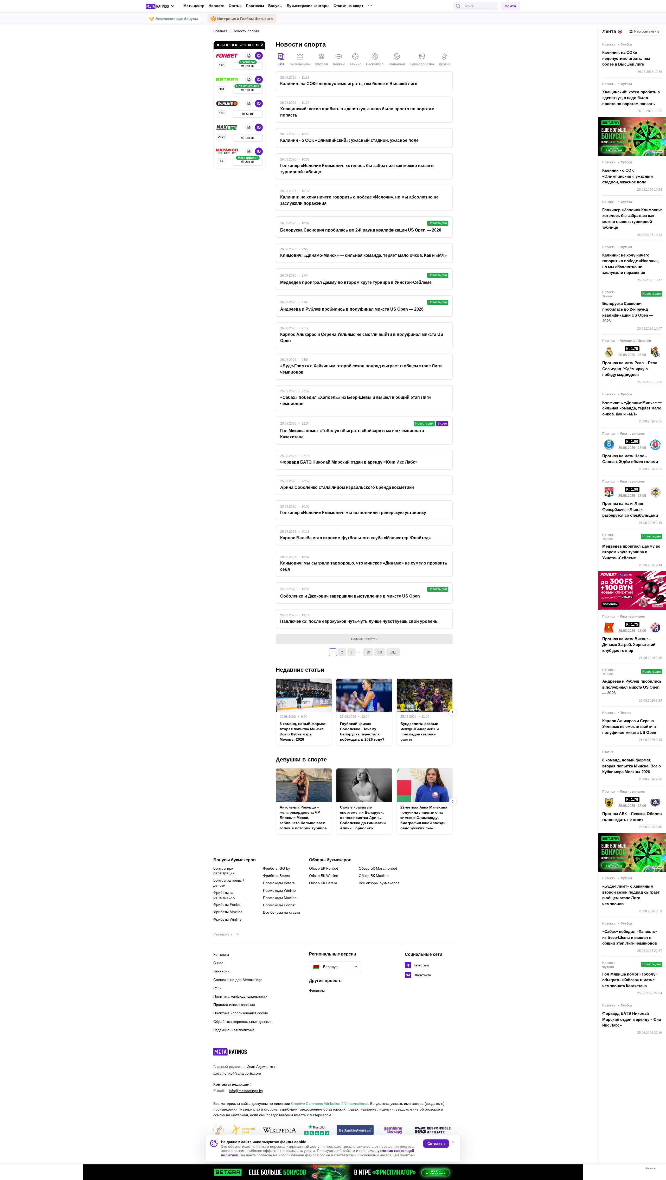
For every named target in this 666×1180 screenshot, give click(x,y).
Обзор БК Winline (323, 876)
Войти (510, 6)
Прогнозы (255, 6)
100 (379, 652)
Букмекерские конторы (308, 6)
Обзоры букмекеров (330, 860)
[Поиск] (458, 6)
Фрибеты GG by (276, 868)
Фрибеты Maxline (227, 912)
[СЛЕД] (452, 712)
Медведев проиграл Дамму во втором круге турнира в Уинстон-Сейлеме (631, 552)
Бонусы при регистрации (224, 870)
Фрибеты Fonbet (227, 904)
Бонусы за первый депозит (229, 882)
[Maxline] (227, 127)
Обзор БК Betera (323, 883)
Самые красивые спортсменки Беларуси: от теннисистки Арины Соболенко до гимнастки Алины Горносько (363, 817)
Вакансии (221, 971)
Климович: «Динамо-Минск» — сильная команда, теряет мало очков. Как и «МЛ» (632, 408)
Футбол (321, 64)
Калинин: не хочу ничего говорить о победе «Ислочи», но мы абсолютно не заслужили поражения (630, 264)
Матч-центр (193, 6)
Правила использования (234, 1005)
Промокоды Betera (279, 883)
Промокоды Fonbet (279, 905)
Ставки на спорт (348, 6)
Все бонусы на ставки (281, 912)
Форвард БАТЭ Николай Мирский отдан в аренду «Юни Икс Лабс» (631, 1019)
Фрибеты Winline (227, 919)
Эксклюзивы (300, 64)
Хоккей (339, 64)
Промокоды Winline (279, 890)
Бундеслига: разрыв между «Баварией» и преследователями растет (419, 731)
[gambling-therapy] (393, 1130)
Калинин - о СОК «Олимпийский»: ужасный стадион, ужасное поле (627, 176)
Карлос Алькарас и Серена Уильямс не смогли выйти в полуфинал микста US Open (629, 727)
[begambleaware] (355, 1130)
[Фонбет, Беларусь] (227, 56)
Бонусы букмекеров (234, 860)
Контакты (221, 954)
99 (368, 652)
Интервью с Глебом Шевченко (245, 19)
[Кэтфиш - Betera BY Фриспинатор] (333, 1172)
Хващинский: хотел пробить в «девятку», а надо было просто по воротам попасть (631, 98)
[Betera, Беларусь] (227, 80)
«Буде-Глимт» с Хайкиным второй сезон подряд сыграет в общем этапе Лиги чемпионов (630, 895)
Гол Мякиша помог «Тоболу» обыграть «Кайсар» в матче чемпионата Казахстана (629, 980)
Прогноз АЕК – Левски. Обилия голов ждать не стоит (632, 816)
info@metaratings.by (246, 1091)
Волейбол (396, 64)
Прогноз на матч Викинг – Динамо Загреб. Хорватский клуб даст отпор (628, 645)
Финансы (317, 991)
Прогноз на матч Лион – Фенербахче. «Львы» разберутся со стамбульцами (630, 509)
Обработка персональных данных (242, 1021)
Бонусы (275, 6)
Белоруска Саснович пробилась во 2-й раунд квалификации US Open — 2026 (627, 312)
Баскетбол (374, 64)
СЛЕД (393, 652)
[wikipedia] (279, 1130)
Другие (444, 64)
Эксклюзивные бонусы (176, 19)
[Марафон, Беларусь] (227, 151)
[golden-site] (243, 1130)
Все (281, 64)
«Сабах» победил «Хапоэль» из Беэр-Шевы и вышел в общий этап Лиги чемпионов (629, 937)
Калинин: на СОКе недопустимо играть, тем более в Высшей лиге (626, 58)
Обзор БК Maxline (374, 876)
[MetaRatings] (230, 1052)
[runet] (218, 1130)
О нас (218, 963)
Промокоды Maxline (280, 898)
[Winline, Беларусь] (227, 103)
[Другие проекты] (160, 6)
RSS (217, 988)
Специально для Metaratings (237, 980)
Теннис (355, 64)
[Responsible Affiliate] (433, 1131)
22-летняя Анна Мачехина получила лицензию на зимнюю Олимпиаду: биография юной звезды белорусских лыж (423, 817)
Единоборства (422, 64)
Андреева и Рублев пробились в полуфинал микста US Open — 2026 (632, 687)
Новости (217, 6)
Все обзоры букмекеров (379, 883)
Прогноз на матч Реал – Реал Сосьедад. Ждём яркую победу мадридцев (629, 369)
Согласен (436, 1143)
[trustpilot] (316, 1130)
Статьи (235, 6)
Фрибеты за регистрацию (224, 894)
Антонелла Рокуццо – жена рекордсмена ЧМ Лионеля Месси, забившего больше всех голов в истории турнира (303, 817)
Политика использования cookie (240, 1013)
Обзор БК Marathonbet (378, 868)
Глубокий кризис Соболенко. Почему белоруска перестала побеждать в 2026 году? (362, 731)
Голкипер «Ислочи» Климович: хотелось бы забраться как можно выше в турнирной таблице (632, 219)
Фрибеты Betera (276, 876)
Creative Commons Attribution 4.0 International (329, 1103)
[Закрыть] (658, 1169)
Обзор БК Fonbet (323, 868)
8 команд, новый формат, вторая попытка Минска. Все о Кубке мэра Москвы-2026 (303, 731)
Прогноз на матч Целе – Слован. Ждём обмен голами (630, 459)
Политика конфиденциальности (240, 996)
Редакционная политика (233, 1030)
